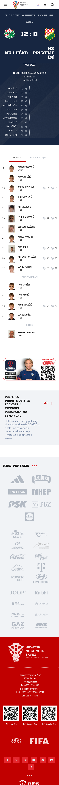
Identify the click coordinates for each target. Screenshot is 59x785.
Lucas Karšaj (24, 315)
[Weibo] (43, 760)
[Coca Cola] (18, 556)
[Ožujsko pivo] (41, 479)
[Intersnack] (41, 556)
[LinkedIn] (51, 760)
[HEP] (41, 491)
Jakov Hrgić (24, 187)
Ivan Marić (23, 295)
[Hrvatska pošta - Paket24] (41, 534)
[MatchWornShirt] (41, 625)
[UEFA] (16, 741)
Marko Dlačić (25, 305)
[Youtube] (34, 760)
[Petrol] (18, 491)
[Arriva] (41, 603)
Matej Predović (26, 167)
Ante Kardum (24, 207)
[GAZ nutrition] (18, 625)
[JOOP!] (18, 592)
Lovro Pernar (25, 267)
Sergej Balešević (26, 227)
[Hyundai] (41, 578)
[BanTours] (18, 614)
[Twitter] (16, 760)
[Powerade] (18, 578)
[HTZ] (18, 534)
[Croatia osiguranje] (18, 545)
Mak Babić (23, 247)
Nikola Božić (24, 177)
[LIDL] (29, 516)
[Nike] (18, 479)
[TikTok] (31, 767)
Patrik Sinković (26, 217)
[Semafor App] (29, 379)
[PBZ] (41, 504)
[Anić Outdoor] (18, 603)
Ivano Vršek (24, 285)
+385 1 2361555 (31, 685)
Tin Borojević (25, 197)
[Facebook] (7, 760)
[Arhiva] (52, 5)
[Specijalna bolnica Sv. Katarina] (41, 614)
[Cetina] (18, 567)
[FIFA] (39, 741)
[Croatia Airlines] (41, 545)
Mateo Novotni (25, 237)
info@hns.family (32, 689)
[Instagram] (25, 760)
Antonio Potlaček (27, 257)
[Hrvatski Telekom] (41, 567)
